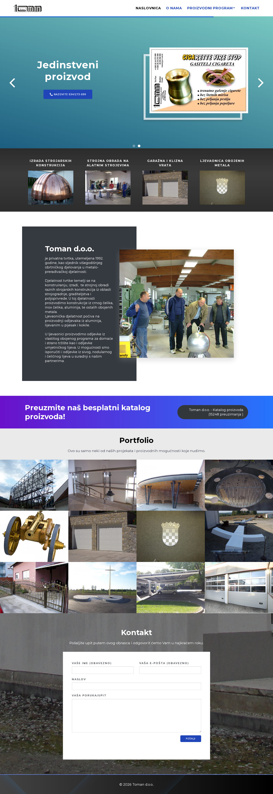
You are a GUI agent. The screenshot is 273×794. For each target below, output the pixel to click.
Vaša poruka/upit (89, 695)
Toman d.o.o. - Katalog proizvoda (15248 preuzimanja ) (216, 412)
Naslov (79, 679)
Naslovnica (148, 8)
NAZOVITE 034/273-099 (55, 107)
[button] (134, 146)
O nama (174, 8)
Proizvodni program (210, 8)
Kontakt (250, 8)
